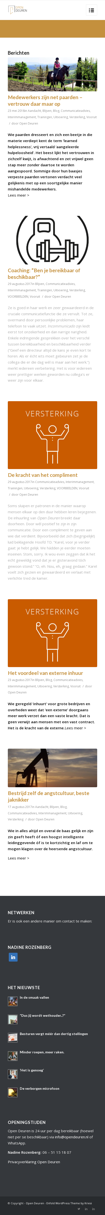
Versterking (77, 117)
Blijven (47, 111)
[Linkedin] (86, 1209)
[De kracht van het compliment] (52, 435)
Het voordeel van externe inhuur (45, 673)
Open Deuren (28, 123)
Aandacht (34, 111)
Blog (56, 111)
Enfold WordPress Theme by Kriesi (69, 1203)
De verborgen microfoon (39, 1088)
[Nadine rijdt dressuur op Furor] (52, 74)
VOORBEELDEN (18, 296)
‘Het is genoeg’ (32, 1070)
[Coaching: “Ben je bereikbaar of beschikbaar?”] (52, 240)
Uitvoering (60, 117)
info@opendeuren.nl (71, 1136)
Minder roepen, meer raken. (42, 1052)
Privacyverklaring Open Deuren (34, 1161)
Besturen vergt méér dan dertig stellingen (54, 1034)
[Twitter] (79, 1209)
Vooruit (91, 117)
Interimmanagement (22, 117)
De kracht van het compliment (43, 475)
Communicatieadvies (75, 111)
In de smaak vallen (34, 997)
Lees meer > (18, 195)
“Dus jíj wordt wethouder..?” (42, 1015)
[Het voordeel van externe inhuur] (52, 633)
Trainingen (44, 117)
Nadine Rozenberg (24, 1152)
